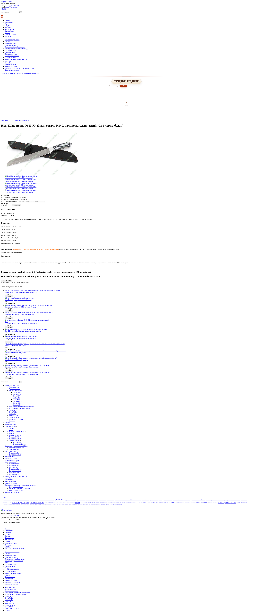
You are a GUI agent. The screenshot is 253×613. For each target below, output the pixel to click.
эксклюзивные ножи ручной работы (111, 504)
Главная (7, 20)
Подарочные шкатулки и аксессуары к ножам (20, 68)
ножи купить (164, 502)
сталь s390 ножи (70, 504)
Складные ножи (10, 57)
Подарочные (7, 73)
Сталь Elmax (17, 392)
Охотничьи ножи (10, 50)
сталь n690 (62, 504)
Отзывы (7, 547)
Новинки (8, 27)
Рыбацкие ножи (10, 52)
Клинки (7, 41)
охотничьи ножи (242, 502)
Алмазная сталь (14, 415)
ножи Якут (8, 61)
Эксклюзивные (20, 73)
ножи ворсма (91, 502)
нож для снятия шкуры (60, 502)
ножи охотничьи (202, 503)
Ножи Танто (9, 63)
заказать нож (50, 500)
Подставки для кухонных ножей (20, 488)
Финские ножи (14, 449)
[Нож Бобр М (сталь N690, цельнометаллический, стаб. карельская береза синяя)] (32, 290)
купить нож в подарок (83, 500)
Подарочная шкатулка (11, 201)
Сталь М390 (17, 394)
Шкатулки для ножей (16, 490)
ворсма (14, 500)
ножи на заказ (174, 502)
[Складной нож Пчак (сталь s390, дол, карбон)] (21, 336)
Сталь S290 (16, 399)
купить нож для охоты (113, 500)
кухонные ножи (235, 500)
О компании (9, 22)
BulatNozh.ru (5, 120)
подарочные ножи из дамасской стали (23, 504)
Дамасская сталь (14, 389)
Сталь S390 (16, 398)
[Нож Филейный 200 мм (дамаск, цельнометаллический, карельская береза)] (31, 358)
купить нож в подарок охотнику (98, 500)
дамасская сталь (33, 500)
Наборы (11, 433)
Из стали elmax (14, 464)
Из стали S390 (13, 467)
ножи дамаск (100, 502)
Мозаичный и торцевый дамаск (19, 408)
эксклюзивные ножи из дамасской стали (88, 504)
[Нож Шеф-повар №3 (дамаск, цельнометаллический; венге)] (26, 329)
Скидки (7, 26)
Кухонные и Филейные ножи (15, 47)
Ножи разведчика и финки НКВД (16, 48)
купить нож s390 (70, 500)
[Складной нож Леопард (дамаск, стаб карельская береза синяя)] (27, 365)
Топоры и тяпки (10, 45)
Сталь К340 (16, 405)
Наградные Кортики (11, 66)
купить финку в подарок (224, 500)
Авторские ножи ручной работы (16, 59)
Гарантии (8, 24)
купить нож (59, 499)
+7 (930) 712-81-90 (13, 5)
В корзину (17, 205)
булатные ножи (7, 500)
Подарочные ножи (11, 54)
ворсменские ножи (22, 500)
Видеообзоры (9, 31)
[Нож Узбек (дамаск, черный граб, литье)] (19, 298)
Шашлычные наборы (12, 70)
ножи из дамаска (135, 502)
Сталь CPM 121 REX (16, 419)
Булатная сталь (14, 387)
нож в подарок (18, 502)
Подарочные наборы (16, 487)
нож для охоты (49, 502)
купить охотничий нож (198, 500)
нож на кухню (71, 502)
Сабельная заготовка (12, 56)
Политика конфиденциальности (15, 548)
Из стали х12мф (14, 472)
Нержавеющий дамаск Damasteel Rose (21, 406)
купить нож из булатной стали (140, 500)
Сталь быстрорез (14, 417)
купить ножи (186, 500)
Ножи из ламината (11, 43)
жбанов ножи (42, 500)
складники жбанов (40, 504)
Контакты (8, 36)
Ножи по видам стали (12, 40)
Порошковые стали (15, 390)
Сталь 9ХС (12, 414)
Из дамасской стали (15, 435)
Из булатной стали (15, 439)
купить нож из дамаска (156, 500)
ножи (77, 502)
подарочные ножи (8, 504)
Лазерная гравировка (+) (14, 197)
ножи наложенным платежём (188, 502)
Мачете (11, 428)
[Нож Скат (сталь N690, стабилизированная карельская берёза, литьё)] (29, 312)
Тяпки (11, 430)
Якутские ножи (10, 577)
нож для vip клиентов (34, 502)
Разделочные (33, 73)
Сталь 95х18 (13, 410)
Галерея (7, 33)
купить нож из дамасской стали (173, 500)
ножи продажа (213, 502)
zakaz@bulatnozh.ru (11, 7)
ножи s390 (84, 502)
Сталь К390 (16, 396)
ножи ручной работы (227, 502)
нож (9, 502)
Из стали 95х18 (14, 437)
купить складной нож (211, 500)
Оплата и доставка (11, 34)
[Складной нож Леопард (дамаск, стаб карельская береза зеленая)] (27, 372)
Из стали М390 (14, 465)
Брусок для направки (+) (15, 199)
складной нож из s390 (52, 504)
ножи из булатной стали (123, 502)
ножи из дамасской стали (150, 503)
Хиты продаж (9, 29)
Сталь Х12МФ (13, 412)
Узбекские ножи (10, 65)
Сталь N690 (17, 403)
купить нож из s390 (126, 500)
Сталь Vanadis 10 (18, 401)
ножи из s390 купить (110, 502)
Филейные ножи (14, 440)
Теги (4, 497)
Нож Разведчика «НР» (16, 447)
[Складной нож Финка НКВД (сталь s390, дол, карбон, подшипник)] (28, 305)
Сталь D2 (12, 421)
